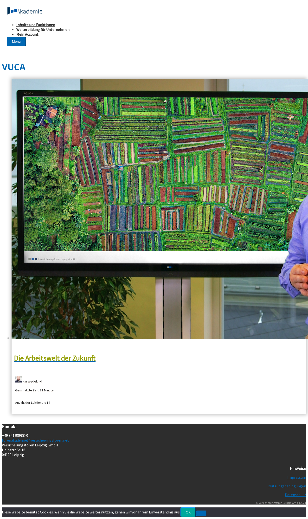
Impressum (296, 477)
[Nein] (201, 513)
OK (188, 512)
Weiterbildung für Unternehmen (43, 29)
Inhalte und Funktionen (35, 24)
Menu (16, 41)
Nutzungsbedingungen (287, 486)
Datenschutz (295, 494)
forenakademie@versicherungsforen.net (35, 440)
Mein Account (27, 34)
